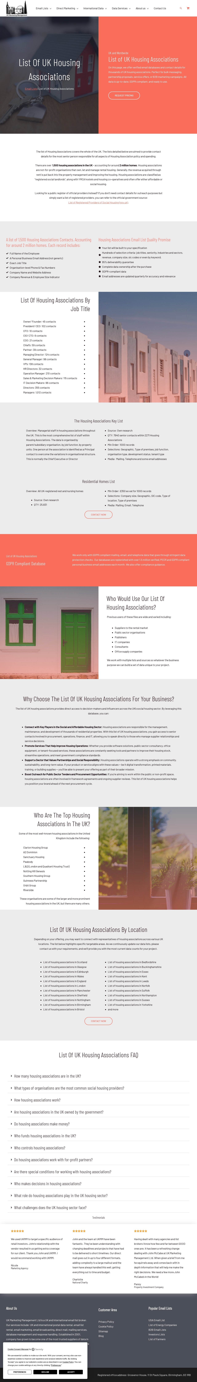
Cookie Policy (105, 1326)
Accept (70, 1372)
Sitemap (103, 1331)
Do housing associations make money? (42, 1123)
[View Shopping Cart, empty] (188, 8)
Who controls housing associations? (39, 1147)
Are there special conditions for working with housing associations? (62, 1171)
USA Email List (157, 1320)
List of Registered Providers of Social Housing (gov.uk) (98, 202)
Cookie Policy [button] (68, 1362)
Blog (101, 1335)
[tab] (98, 1076)
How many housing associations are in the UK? (47, 1075)
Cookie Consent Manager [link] (18, 1349)
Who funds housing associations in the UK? (45, 1135)
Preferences (19, 1372)
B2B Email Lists (157, 1329)
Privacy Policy (106, 1321)
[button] (49, 8)
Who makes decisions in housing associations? (47, 1183)
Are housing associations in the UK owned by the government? (58, 1111)
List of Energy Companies (163, 1324)
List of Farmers (157, 1339)
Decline (45, 1372)
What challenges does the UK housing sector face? (50, 1207)
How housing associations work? (37, 1099)
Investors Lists (157, 1334)
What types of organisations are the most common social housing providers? (69, 1088)
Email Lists (31, 88)
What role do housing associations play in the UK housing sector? (61, 1195)
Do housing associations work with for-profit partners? (53, 1159)
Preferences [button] (56, 1365)
